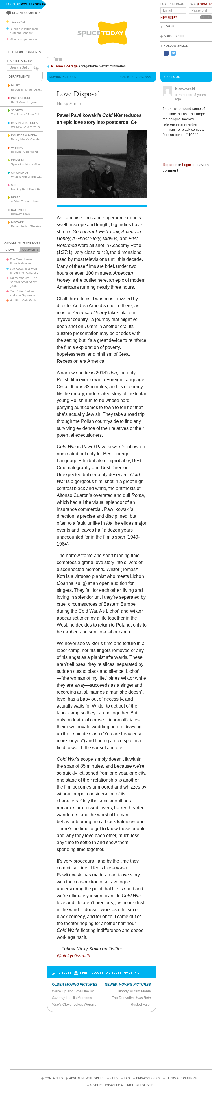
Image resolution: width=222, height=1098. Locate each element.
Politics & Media (24, 135)
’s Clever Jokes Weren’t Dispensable (84, 1005)
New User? (168, 17)
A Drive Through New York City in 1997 (36, 201)
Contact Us (54, 1078)
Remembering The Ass (26, 226)
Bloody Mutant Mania (134, 991)
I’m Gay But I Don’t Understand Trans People (41, 189)
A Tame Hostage (64, 66)
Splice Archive (22, 61)
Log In (169, 26)
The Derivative (131, 998)
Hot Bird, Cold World (24, 151)
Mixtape (17, 222)
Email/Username (173, 4)
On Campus (19, 172)
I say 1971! (17, 21)
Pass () (200, 4)
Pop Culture (21, 98)
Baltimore (19, 210)
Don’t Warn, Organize (25, 102)
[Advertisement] (115, 1039)
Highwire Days (20, 213)
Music (15, 85)
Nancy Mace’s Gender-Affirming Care (35, 139)
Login (186, 165)
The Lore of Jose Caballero (29, 114)
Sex (13, 185)
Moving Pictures (24, 123)
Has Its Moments (72, 998)
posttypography (35, 4)
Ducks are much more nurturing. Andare (24, 30)
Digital (16, 197)
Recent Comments (26, 13)
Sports (17, 110)
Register (170, 165)
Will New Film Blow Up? (38, 126)
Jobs (114, 1078)
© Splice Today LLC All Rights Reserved (121, 1085)
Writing (17, 148)
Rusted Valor (141, 1005)
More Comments (28, 52)
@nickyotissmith (73, 955)
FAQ (127, 1078)
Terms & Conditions (181, 1078)
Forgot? (205, 4)
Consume (18, 160)
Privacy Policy (148, 1078)
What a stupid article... (25, 39)
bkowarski (185, 88)
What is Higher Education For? (31, 176)
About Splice (174, 36)
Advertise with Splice (86, 1078)
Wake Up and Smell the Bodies (76, 991)
